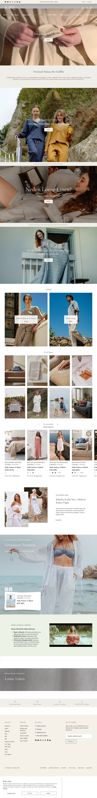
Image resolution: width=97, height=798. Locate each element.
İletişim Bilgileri (24, 738)
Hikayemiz (7, 726)
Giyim (5, 15)
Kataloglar (7, 731)
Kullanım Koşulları (24, 736)
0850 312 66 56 (41, 726)
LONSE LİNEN (51, 15)
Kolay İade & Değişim (42, 735)
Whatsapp (39, 729)
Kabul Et (30, 793)
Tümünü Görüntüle (48, 427)
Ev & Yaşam (15, 15)
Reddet (48, 793)
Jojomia (9, 768)
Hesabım (84, 1)
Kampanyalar (38, 15)
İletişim (6, 728)
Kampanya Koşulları (10, 741)
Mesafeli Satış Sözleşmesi (23, 729)
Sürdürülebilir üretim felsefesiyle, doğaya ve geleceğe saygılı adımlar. (26, 637)
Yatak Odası (8, 747)
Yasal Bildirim (23, 733)
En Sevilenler (48, 424)
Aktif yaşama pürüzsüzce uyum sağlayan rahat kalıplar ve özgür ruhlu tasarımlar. (27, 633)
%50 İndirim (90, 15)
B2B (6, 736)
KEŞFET (48, 40)
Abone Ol (71, 741)
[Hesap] (82, 8)
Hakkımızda (26, 15)
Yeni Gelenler (64, 15)
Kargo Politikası (24, 741)
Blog (6, 734)
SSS (6, 739)
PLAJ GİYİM (58, 520)
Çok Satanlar (77, 15)
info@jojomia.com (41, 732)
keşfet (48, 201)
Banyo (6, 749)
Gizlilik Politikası (24, 726)
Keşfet (48, 260)
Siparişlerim (89, 1)
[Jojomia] (10, 8)
